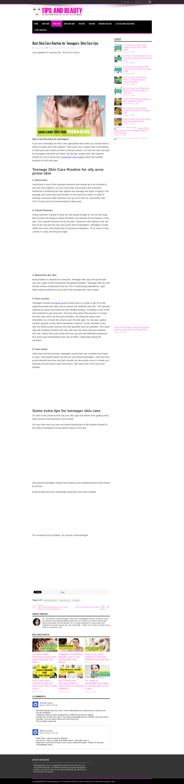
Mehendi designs (105, 23)
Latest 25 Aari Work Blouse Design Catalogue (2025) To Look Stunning (131, 130)
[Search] (150, 2)
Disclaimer (67, 781)
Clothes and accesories (125, 23)
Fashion (92, 23)
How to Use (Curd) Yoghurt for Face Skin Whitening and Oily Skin (97, 657)
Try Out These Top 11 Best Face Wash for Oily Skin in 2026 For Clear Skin (136, 90)
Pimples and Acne (54, 48)
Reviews (82, 23)
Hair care (45, 23)
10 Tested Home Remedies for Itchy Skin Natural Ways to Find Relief (44, 658)
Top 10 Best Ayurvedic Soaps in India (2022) (90, 607)
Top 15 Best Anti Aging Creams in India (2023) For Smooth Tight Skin (52, 607)
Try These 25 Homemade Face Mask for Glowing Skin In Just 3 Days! (97, 684)
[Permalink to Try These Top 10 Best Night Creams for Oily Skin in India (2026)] (118, 51)
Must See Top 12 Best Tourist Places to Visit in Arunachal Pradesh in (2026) (135, 79)
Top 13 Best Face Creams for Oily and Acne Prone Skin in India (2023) (44, 684)
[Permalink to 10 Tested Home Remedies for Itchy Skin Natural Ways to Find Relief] (44, 651)
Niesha (43, 48)
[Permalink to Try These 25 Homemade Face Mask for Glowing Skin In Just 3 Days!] (97, 677)
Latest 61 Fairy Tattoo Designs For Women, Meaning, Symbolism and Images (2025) (132, 328)
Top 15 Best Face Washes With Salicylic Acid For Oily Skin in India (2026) (137, 69)
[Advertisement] (71, 74)
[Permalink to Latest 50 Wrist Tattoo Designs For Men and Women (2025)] (118, 105)
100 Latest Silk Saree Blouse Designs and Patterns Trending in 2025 (136, 110)
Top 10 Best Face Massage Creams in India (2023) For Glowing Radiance (71, 684)
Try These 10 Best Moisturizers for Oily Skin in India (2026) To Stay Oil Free (137, 58)
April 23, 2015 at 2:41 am (49, 733)
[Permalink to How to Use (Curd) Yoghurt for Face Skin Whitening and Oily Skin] (97, 651)
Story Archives (40, 30)
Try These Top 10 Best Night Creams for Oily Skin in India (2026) (134, 47)
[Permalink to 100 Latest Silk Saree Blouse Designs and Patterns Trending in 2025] (118, 114)
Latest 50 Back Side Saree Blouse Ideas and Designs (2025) (137, 120)
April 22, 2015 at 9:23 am (49, 705)
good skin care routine (73, 157)
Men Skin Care (69, 23)
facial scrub (60, 303)
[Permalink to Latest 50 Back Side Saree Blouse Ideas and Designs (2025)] (118, 125)
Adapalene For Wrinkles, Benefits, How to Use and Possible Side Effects (71, 658)
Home (36, 23)
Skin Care (56, 23)
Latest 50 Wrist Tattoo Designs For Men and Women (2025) (137, 100)
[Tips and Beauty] (57, 14)
